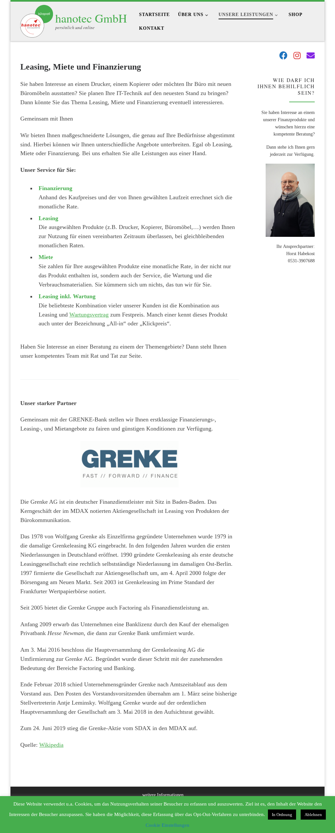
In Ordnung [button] (282, 814)
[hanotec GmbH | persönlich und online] (36, 19)
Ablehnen (313, 814)
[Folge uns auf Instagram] (297, 55)
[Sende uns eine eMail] (311, 55)
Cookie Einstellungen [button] (167, 825)
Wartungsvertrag (89, 314)
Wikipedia (51, 745)
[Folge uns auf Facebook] (283, 55)
